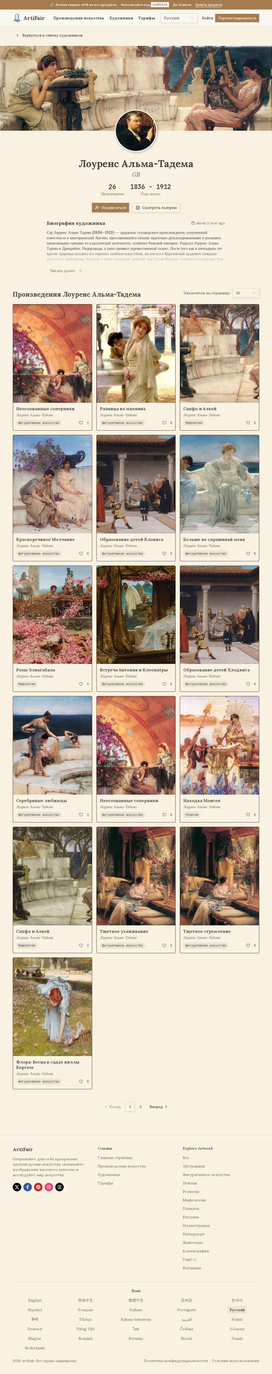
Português (186, 1309)
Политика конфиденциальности (176, 1360)
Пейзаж (190, 1183)
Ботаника (192, 1268)
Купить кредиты (209, 5)
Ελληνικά (237, 1329)
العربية (186, 1319)
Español (35, 1309)
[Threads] (59, 1187)
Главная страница (115, 1157)
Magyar (34, 1338)
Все (186, 1157)
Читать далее (62, 270)
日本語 (186, 1300)
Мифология (26, 684)
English (34, 1300)
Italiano (136, 1309)
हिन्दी (35, 1319)
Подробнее (27, 395)
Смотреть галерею (159, 207)
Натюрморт (194, 1234)
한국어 (237, 1300)
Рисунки (191, 1217)
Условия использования (235, 1360)
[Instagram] (49, 1187)
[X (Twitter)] (17, 1187)
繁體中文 (136, 1300)
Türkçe (85, 1319)
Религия (191, 815)
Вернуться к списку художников (52, 35)
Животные (193, 1242)
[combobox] (179, 18)
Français (85, 1309)
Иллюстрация (196, 1225)
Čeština (186, 1329)
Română (85, 1338)
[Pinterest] (38, 1187)
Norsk (186, 1338)
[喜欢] (81, 423)
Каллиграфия (196, 1251)
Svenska (136, 1338)
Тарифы (146, 18)
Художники (121, 18)
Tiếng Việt (85, 1329)
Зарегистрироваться (237, 18)
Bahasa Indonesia (136, 1319)
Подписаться (113, 207)
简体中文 (85, 1300)
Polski (237, 1319)
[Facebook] (27, 1187)
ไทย (136, 1329)
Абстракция (194, 1166)
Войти (207, 18)
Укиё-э (189, 1259)
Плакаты (191, 1208)
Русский (237, 1309)
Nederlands (35, 1348)
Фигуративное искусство (38, 423)
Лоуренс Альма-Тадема (34, 415)
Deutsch (34, 1329)
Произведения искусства (78, 18)
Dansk (237, 1338)
